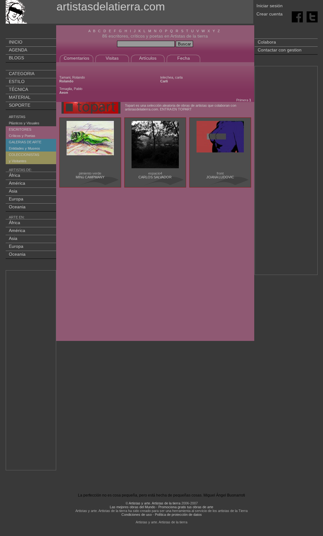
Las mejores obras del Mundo (132, 507)
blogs (16, 57)
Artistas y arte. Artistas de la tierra (154, 503)
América (17, 183)
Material (20, 97)
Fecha (183, 58)
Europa (16, 198)
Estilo (17, 81)
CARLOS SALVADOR (155, 177)
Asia (13, 191)
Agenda (18, 49)
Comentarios (76, 58)
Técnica (18, 89)
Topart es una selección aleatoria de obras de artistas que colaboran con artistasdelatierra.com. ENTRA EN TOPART (180, 107)
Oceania (17, 206)
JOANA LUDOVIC (220, 177)
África (14, 175)
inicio (15, 42)
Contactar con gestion (280, 49)
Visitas (112, 58)
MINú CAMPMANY (90, 177)
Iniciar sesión (269, 5)
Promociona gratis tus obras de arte (185, 507)
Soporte (19, 105)
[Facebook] (298, 16)
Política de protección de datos (178, 514)
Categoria (21, 73)
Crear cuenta (269, 13)
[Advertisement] (31, 371)
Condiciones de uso (136, 514)
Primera (242, 100)
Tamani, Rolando (72, 79)
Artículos (147, 58)
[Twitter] (312, 16)
